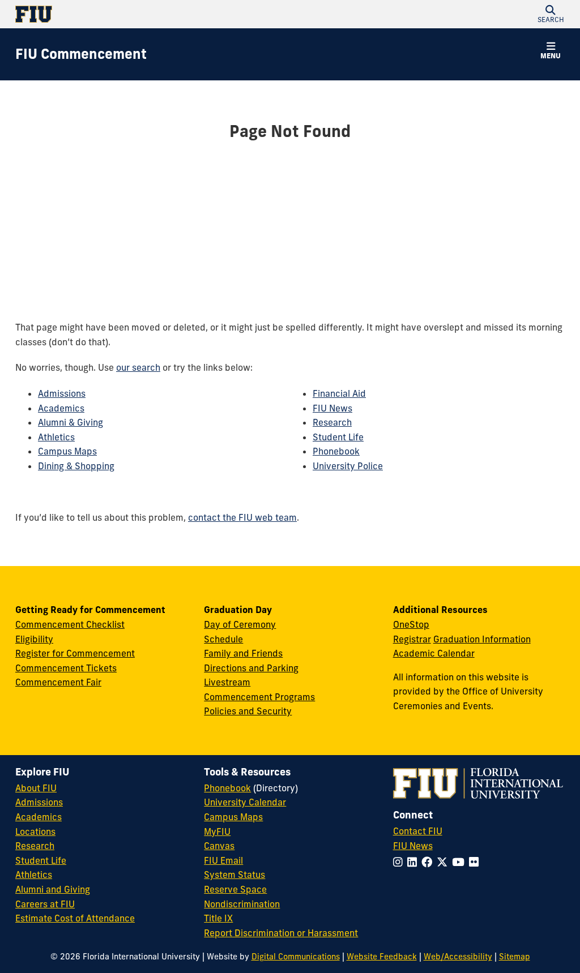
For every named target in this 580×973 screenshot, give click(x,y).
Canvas (219, 845)
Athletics (56, 437)
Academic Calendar (434, 653)
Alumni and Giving (52, 889)
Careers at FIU (45, 904)
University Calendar (245, 802)
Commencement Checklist (70, 624)
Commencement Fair (58, 682)
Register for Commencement (75, 653)
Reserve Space (235, 889)
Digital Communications (295, 956)
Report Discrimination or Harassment (281, 932)
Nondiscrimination (242, 904)
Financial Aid (339, 393)
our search (138, 367)
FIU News (332, 408)
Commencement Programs (259, 696)
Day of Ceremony (240, 624)
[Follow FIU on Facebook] (429, 862)
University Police (348, 466)
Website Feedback (382, 956)
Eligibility (34, 639)
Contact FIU (417, 831)
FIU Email (223, 860)
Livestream (227, 682)
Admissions (62, 393)
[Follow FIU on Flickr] (476, 862)
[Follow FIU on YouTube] (460, 862)
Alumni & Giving (70, 422)
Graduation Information (482, 639)
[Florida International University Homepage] (152, 14)
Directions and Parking (251, 668)
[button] (550, 14)
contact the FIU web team (242, 517)
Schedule (223, 639)
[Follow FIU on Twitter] (444, 862)
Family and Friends (243, 653)
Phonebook (336, 451)
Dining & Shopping (76, 466)
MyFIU (217, 831)
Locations (35, 831)
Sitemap (514, 956)
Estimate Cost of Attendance (75, 918)
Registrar (412, 639)
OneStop (411, 624)
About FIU (36, 788)
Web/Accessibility (458, 956)
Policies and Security (248, 711)
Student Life (338, 437)
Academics (61, 408)
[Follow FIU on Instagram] (400, 862)
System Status (234, 874)
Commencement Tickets (66, 668)
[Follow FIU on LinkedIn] (414, 862)
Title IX (218, 918)
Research (332, 422)
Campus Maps (67, 451)
